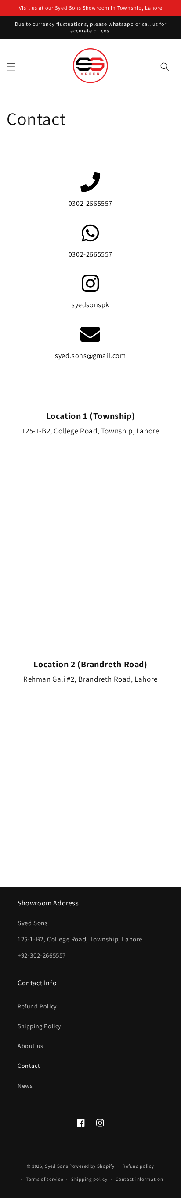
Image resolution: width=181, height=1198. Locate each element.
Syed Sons (56, 1166)
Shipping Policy (39, 1026)
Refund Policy (37, 1006)
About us (30, 1046)
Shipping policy (89, 1179)
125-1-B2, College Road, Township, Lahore (80, 939)
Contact (29, 1065)
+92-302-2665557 (42, 955)
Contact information (139, 1179)
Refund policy (138, 1166)
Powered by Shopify (92, 1166)
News (25, 1086)
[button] (11, 66)
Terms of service (44, 1179)
